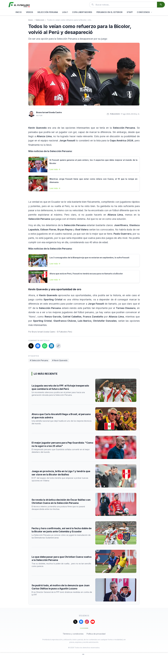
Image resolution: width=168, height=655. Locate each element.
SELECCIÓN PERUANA (47, 12)
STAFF (130, 12)
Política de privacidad (96, 634)
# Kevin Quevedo (59, 360)
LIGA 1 (65, 12)
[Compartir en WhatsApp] (44, 345)
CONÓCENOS (143, 12)
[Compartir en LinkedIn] (51, 345)
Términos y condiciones (73, 634)
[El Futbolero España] (19, 5)
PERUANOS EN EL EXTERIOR (109, 12)
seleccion (40, 20)
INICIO (18, 12)
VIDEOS (29, 12)
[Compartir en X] (31, 345)
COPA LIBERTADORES (82, 12)
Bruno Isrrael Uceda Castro (49, 112)
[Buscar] (161, 4)
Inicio (30, 20)
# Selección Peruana (39, 360)
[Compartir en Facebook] (37, 345)
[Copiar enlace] (58, 345)
